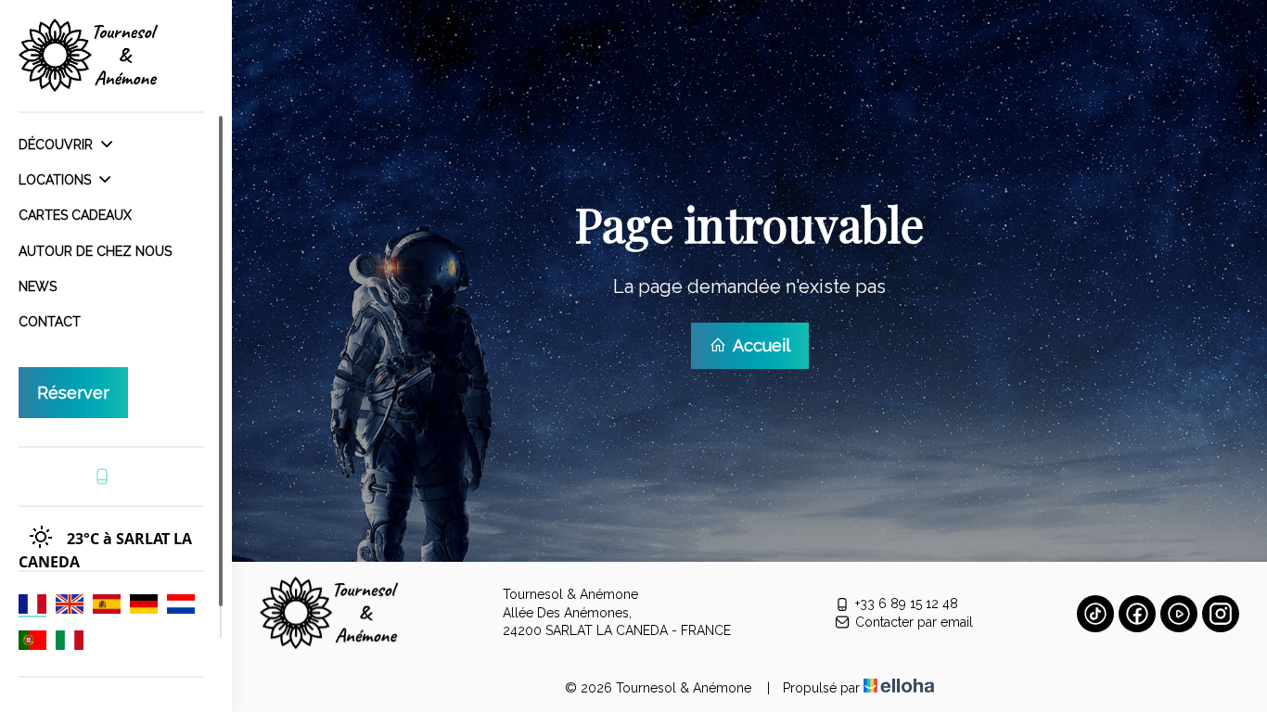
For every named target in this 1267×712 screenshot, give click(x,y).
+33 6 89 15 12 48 (906, 603)
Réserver (73, 392)
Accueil (759, 345)
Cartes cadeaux (75, 215)
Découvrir (57, 144)
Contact (50, 321)
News (38, 286)
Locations (57, 179)
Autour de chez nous (95, 251)
